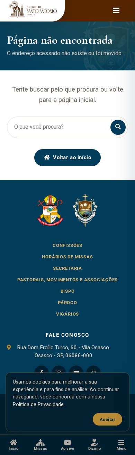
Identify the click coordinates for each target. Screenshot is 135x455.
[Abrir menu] (116, 11)
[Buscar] (118, 127)
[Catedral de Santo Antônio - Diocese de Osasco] (32, 11)
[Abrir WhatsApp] (117, 412)
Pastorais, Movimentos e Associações (67, 279)
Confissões (67, 245)
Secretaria (67, 268)
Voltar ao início (72, 157)
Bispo (68, 291)
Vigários (67, 314)
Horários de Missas (67, 256)
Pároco (67, 302)
